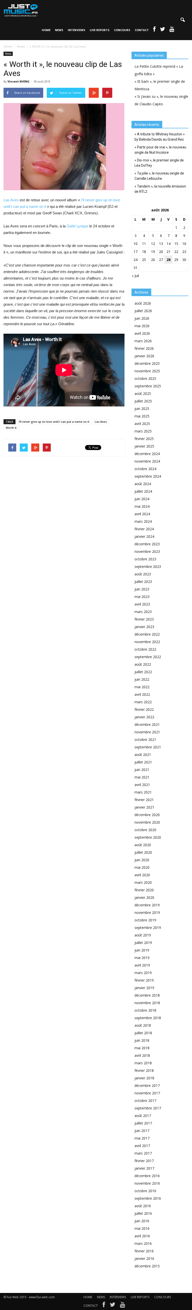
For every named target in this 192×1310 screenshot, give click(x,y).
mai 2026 (142, 325)
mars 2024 (143, 521)
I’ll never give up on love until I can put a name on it (54, 421)
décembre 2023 (147, 544)
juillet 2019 (143, 942)
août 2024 (142, 483)
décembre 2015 (147, 1266)
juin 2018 (141, 1040)
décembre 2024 (147, 453)
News (8, 53)
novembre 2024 (147, 461)
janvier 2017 (144, 1168)
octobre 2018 (145, 1010)
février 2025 (144, 438)
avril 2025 (142, 423)
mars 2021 (143, 792)
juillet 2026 (143, 310)
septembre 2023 (147, 566)
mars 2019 (143, 972)
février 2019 (144, 980)
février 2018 (144, 1070)
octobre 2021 (145, 739)
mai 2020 (142, 867)
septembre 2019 (147, 927)
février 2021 (144, 799)
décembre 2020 (147, 814)
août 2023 (142, 574)
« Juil (135, 275)
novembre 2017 (147, 1093)
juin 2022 (141, 679)
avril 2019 (142, 965)
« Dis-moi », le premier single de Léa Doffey (159, 162)
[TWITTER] (162, 30)
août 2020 (142, 844)
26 (153, 259)
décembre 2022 (147, 634)
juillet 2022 (143, 671)
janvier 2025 (144, 446)
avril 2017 (142, 1145)
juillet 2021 (143, 762)
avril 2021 (142, 784)
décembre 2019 (147, 905)
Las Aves (11, 200)
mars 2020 (143, 882)
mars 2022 (143, 702)
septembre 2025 (147, 386)
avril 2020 (142, 874)
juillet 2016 (143, 1213)
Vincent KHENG (19, 81)
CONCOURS (122, 30)
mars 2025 (143, 431)
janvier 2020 (144, 897)
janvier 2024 (144, 536)
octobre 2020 (145, 829)
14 (168, 243)
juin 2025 (141, 408)
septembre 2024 (147, 476)
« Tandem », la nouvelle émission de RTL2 (160, 189)
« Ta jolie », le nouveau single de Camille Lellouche (159, 176)
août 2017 (142, 1115)
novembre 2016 (147, 1183)
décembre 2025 (147, 363)
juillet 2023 (143, 581)
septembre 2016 (147, 1198)
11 (144, 243)
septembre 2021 (147, 747)
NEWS (59, 30)
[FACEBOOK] (154, 30)
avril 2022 (142, 694)
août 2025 (142, 393)
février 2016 (144, 1251)
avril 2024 (142, 513)
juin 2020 (141, 859)
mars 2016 (143, 1243)
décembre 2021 (147, 724)
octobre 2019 (145, 920)
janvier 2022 (144, 717)
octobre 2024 (145, 468)
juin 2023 (141, 589)
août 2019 (142, 935)
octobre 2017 (145, 1100)
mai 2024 (142, 506)
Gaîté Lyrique (77, 226)
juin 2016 (141, 1220)
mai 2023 (142, 596)
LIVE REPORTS (100, 30)
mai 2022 (142, 686)
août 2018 (142, 1025)
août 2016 (142, 1205)
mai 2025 (142, 416)
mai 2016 (142, 1228)
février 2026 (144, 348)
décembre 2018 (147, 995)
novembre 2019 (147, 912)
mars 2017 (143, 1153)
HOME (46, 30)
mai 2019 (142, 957)
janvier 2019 (144, 987)
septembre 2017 (147, 1108)
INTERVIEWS (76, 30)
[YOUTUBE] (171, 30)
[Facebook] (103, 1305)
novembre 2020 (147, 822)
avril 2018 (142, 1055)
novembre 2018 (147, 1002)
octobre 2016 (145, 1190)
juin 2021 (141, 769)
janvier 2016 (144, 1258)
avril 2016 (142, 1236)
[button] (182, 20)
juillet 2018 (143, 1032)
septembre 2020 (147, 837)
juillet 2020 (143, 852)
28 (168, 259)
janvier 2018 (144, 1078)
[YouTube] (122, 1305)
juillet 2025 (143, 401)
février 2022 (144, 709)
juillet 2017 (143, 1123)
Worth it (11, 427)
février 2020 (144, 890)
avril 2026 (142, 333)
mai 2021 (142, 777)
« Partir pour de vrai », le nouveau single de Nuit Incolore (160, 149)
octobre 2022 (145, 649)
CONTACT (142, 30)
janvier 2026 (144, 356)
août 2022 (142, 664)
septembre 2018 (147, 1017)
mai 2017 (142, 1138)
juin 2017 (141, 1130)
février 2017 (144, 1160)
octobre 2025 (145, 378)
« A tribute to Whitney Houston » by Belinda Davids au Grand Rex (159, 136)
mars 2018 (143, 1063)
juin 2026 (141, 318)
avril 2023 (142, 604)
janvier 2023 (144, 626)
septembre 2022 (147, 656)
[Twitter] (112, 1305)
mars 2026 (143, 340)
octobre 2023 (145, 559)
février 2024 (144, 529)
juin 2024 (141, 498)
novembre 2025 (147, 371)
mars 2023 (143, 611)
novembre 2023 (147, 551)
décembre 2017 (147, 1085)
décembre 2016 (147, 1175)
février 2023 (144, 619)
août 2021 (142, 754)
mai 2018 (142, 1047)
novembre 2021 (147, 732)
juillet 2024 (143, 491)
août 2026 (142, 303)
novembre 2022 (147, 641)
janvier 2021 (144, 807)
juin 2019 (141, 950)
